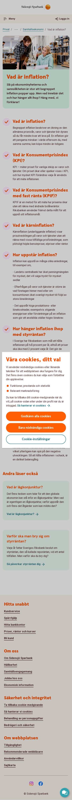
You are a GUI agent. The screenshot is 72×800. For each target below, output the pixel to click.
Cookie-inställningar (36, 439)
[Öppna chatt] (64, 792)
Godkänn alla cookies (36, 416)
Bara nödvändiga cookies (36, 428)
